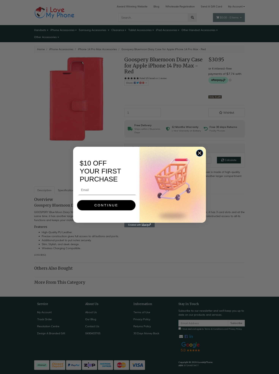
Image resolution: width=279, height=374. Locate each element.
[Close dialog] (199, 153)
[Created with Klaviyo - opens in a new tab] (139, 225)
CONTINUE (106, 205)
